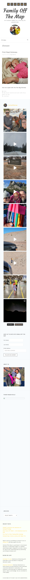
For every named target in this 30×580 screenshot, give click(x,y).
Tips (9, 94)
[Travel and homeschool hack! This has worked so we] (15, 215)
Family (5, 91)
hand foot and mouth (14, 92)
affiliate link (5, 542)
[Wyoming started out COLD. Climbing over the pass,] (15, 144)
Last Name (6, 344)
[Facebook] (11, 4)
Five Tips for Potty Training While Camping (13, 534)
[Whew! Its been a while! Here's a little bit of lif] (15, 120)
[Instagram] (15, 4)
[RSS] (25, 4)
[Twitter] (18, 4)
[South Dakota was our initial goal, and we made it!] (15, 191)
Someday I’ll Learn (7, 559)
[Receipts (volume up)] (15, 239)
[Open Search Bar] (27, 40)
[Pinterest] (8, 4)
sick (6, 94)
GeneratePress (23, 577)
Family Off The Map (15, 14)
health (21, 92)
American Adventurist (8, 564)
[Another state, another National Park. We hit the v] (15, 167)
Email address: (7, 348)
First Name (6, 340)
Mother (3, 94)
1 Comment (6, 96)
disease (7, 92)
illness (24, 92)
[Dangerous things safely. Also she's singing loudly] (15, 263)
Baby (5, 92)
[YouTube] (22, 4)
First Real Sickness (9, 52)
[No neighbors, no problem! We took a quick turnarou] (15, 310)
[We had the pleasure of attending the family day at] (15, 286)
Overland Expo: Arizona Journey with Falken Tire (14, 536)
